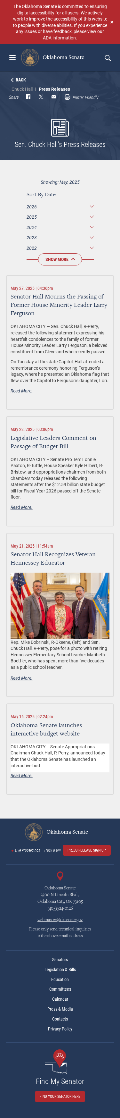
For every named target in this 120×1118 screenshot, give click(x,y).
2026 (32, 207)
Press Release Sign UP (87, 850)
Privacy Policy (60, 1028)
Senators (60, 959)
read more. (22, 391)
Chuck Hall (22, 89)
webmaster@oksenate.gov (60, 920)
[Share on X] (41, 97)
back (21, 79)
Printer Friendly (85, 97)
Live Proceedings (27, 850)
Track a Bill (52, 850)
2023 (32, 237)
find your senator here (60, 1096)
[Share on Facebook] (28, 97)
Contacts (60, 1018)
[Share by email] (54, 97)
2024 (32, 227)
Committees (60, 989)
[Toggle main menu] (12, 57)
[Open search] (107, 57)
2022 (32, 248)
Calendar (60, 999)
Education (60, 979)
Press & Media (60, 1009)
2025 (32, 217)
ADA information (59, 38)
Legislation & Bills (60, 969)
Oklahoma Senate (62, 57)
